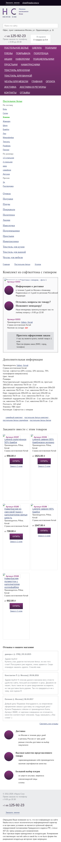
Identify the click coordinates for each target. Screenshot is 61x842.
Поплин (6, 150)
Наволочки (23, 59)
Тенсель (6, 142)
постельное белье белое (40, 420)
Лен (4, 134)
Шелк (5, 125)
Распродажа (8, 186)
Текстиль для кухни (17, 70)
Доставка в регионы (33, 87)
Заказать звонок (13, 3)
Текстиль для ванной (18, 76)
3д (4, 182)
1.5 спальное (8, 158)
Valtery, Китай (27, 322)
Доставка (10, 87)
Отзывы (25, 93)
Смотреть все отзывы (49, 724)
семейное (7, 170)
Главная (37, 81)
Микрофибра (8, 137)
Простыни (11, 64)
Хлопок (38, 264)
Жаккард (6, 121)
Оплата (50, 81)
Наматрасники (30, 64)
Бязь (5, 109)
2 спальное (7, 162)
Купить (16, 461)
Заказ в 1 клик (16, 466)
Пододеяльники (43, 59)
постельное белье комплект (36, 417)
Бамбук (6, 129)
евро (5, 166)
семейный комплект (14, 417)
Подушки (51, 48)
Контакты (10, 93)
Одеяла (37, 48)
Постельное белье (16, 48)
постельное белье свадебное (15, 420)
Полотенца (41, 53)
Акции (8, 59)
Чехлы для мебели (16, 81)
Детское (6, 174)
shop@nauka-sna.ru (30, 3)
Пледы (8, 53)
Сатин (5, 113)
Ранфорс (7, 146)
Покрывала (23, 53)
